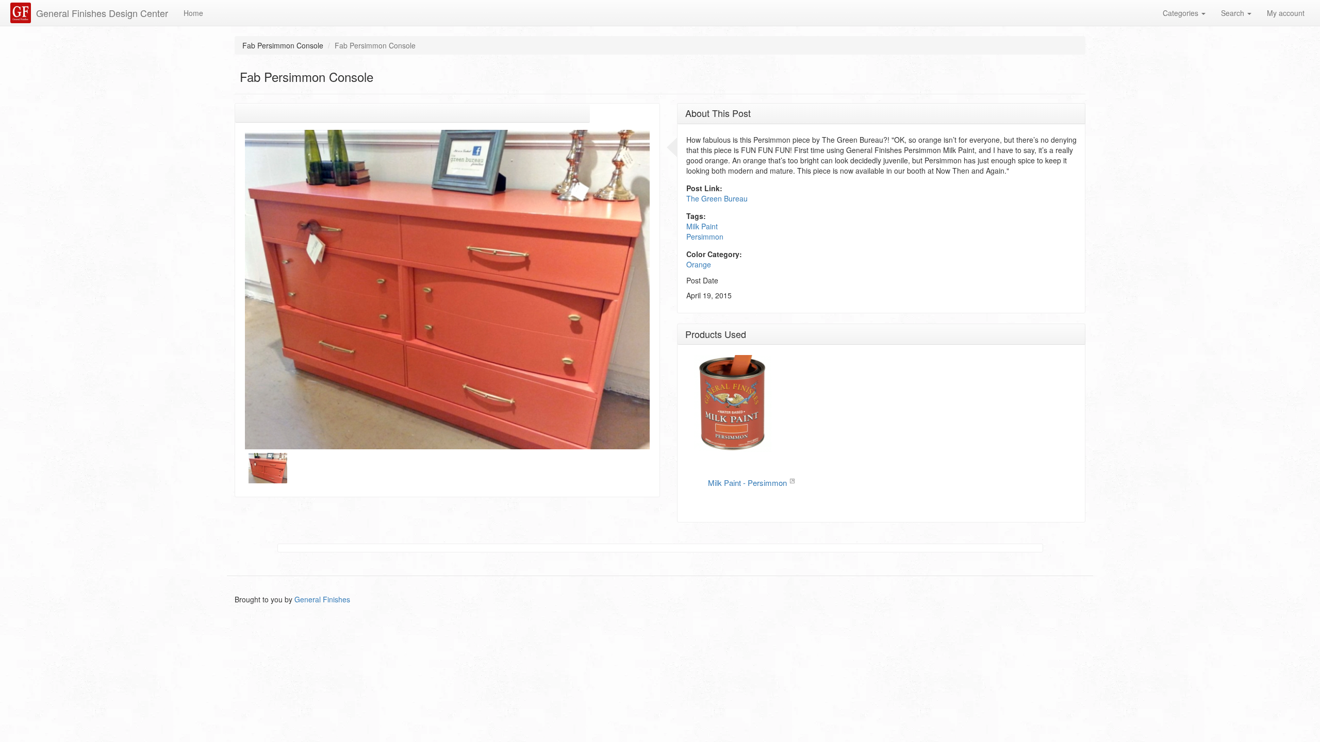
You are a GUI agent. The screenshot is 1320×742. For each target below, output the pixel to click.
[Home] (22, 13)
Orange (698, 264)
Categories (1181, 13)
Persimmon (704, 236)
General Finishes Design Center (102, 13)
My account (1286, 13)
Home (193, 13)
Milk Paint (702, 226)
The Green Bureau (717, 198)
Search (1233, 13)
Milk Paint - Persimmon (747, 482)
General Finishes (322, 599)
